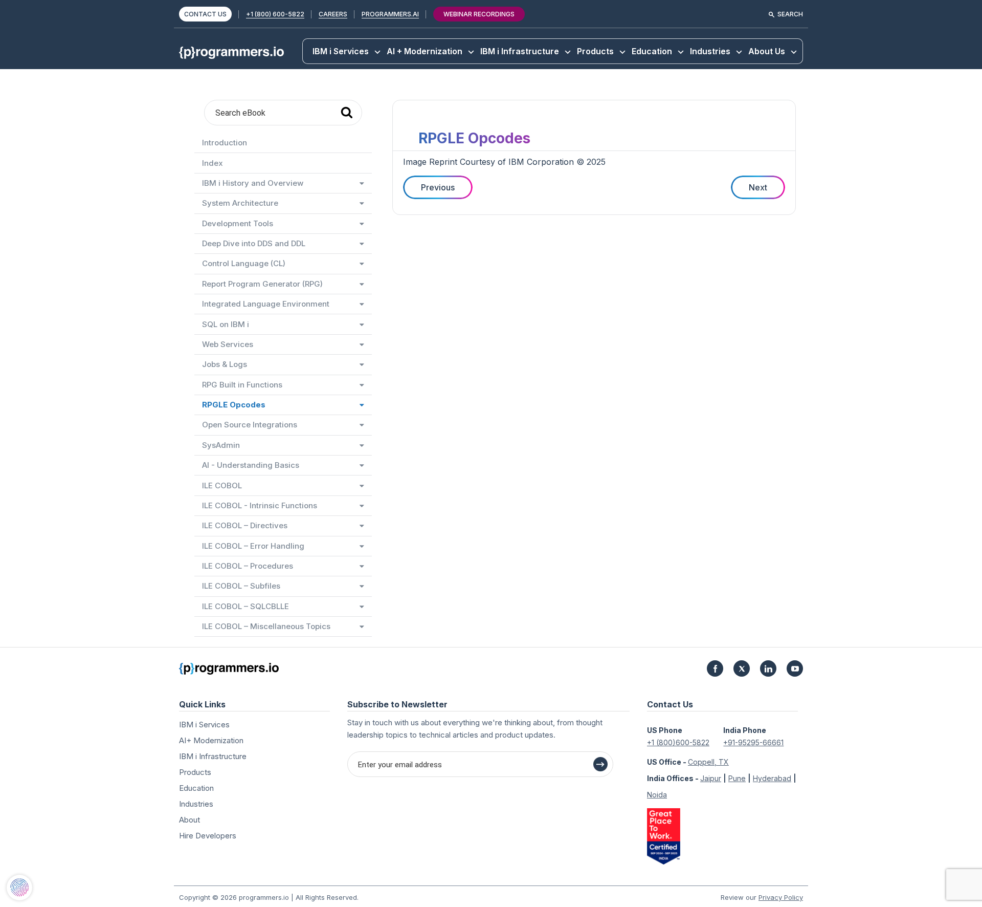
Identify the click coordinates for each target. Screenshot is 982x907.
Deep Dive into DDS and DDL (253, 243)
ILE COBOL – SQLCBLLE (245, 606)
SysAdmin (221, 445)
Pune (737, 778)
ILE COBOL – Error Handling (253, 546)
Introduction (224, 142)
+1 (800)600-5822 (678, 742)
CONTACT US (205, 14)
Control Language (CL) (243, 263)
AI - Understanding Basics (250, 465)
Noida (657, 794)
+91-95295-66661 (753, 742)
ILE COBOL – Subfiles (241, 586)
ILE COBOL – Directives (244, 525)
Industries (710, 51)
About (189, 820)
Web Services (227, 344)
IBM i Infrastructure (519, 51)
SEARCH (790, 14)
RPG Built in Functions (242, 385)
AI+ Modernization (211, 740)
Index (212, 163)
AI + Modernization (424, 51)
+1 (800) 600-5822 (275, 14)
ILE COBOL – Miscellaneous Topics (266, 626)
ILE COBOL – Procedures (247, 566)
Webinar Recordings (479, 14)
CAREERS (333, 14)
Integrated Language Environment (265, 304)
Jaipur (710, 778)
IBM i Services (341, 51)
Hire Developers (207, 835)
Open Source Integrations (249, 424)
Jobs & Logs (224, 364)
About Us (766, 51)
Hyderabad (772, 778)
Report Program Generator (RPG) (262, 284)
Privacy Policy (780, 897)
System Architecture (240, 203)
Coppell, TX (708, 762)
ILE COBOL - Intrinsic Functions (259, 505)
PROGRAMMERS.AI (390, 14)
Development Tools (237, 223)
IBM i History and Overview (252, 183)
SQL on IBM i (225, 324)
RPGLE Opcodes (233, 404)
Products (595, 51)
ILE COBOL (222, 485)
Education (652, 51)
